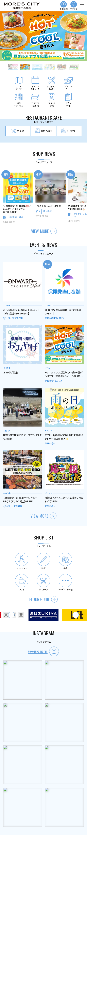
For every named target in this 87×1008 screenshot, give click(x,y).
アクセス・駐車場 (35, 104)
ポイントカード (68, 87)
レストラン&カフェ (51, 87)
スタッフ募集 (51, 104)
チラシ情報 (68, 104)
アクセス (74, 9)
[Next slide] (75, 615)
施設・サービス (18, 104)
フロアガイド (18, 87)
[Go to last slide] (11, 615)
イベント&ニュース (35, 87)
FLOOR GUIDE (39, 599)
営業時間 (63, 9)
